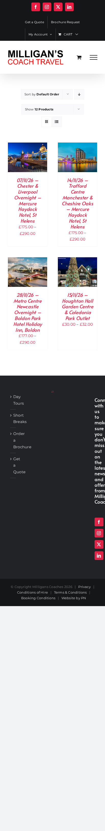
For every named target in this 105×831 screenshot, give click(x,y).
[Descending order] (79, 94)
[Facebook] (99, 522)
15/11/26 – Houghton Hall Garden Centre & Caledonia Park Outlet (77, 306)
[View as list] (57, 122)
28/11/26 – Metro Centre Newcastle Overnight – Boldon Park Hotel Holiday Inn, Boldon (27, 312)
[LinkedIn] (99, 555)
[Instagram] (99, 533)
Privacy (84, 587)
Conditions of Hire (32, 592)
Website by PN (73, 598)
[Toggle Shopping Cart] (79, 57)
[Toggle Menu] (93, 57)
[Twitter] (99, 544)
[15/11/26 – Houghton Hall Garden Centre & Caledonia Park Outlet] (77, 260)
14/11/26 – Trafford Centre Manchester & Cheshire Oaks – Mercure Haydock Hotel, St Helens (77, 203)
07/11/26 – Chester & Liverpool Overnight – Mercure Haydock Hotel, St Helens (27, 200)
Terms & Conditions (70, 592)
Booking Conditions (38, 598)
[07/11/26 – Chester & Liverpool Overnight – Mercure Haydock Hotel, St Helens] (27, 145)
